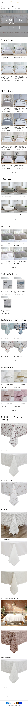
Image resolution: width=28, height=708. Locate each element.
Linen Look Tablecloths (7, 569)
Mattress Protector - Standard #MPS (6, 292)
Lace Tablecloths (5, 539)
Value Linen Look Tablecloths (8, 598)
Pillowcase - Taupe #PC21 (19, 243)
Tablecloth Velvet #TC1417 (19, 337)
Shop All (3, 450)
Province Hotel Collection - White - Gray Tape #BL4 (20, 128)
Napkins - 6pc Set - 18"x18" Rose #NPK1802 (7, 404)
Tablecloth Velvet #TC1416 (6, 337)
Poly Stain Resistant (6, 628)
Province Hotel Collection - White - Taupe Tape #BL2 (20, 109)
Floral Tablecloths (6, 510)
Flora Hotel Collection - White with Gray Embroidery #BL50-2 (7, 147)
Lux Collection (13, 6)
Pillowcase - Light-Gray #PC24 (20, 261)
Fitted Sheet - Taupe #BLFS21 (19, 196)
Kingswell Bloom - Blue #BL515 (20, 57)
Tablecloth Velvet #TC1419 (19, 355)
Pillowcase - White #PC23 (5, 261)
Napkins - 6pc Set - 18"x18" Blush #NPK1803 (20, 404)
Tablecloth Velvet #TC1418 (6, 355)
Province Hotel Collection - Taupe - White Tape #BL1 (6, 109)
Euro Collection (17, 8)
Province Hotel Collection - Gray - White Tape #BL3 (7, 128)
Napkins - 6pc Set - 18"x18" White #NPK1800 (7, 385)
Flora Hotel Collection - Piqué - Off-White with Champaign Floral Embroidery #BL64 (20, 77)
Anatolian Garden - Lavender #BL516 (6, 58)
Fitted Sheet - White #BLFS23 (6, 214)
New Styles (4, 687)
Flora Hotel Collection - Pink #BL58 (6, 166)
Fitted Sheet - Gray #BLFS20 (6, 196)
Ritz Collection (22, 6)
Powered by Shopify (18, 705)
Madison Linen (11, 705)
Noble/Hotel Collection (5, 8)
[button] (2, 2)
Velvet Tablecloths (6, 657)
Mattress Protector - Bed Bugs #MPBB (6, 311)
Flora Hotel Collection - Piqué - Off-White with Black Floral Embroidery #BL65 (7, 77)
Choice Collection (4, 6)
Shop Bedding (14, 27)
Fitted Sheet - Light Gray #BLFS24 (20, 214)
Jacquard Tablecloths (7, 480)
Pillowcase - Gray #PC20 (5, 243)
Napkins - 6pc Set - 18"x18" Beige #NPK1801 (20, 385)
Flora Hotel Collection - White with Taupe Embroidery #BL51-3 (20, 147)
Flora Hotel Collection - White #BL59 (19, 166)
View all (14, 84)
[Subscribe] (20, 696)
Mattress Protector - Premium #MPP (19, 292)
